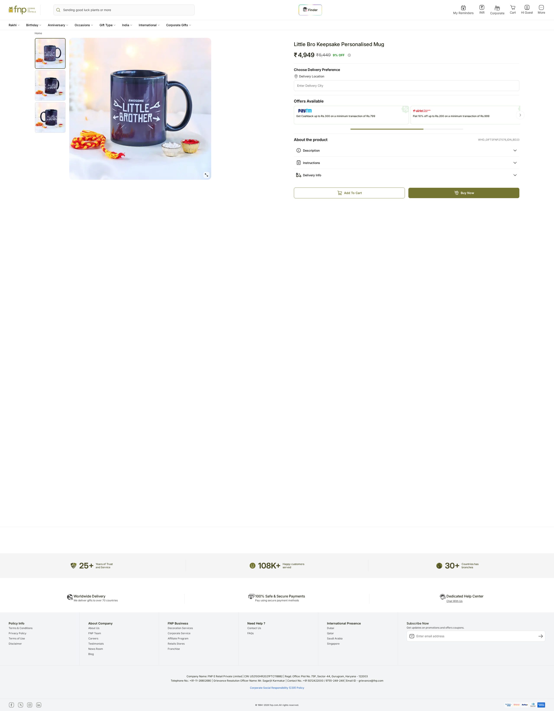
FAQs (250, 633)
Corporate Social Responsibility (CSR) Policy (277, 687)
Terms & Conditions (20, 628)
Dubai (330, 628)
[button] (14, 25)
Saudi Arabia (335, 638)
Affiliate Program (178, 638)
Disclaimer (15, 643)
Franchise (174, 648)
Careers (93, 638)
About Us (93, 628)
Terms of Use (17, 638)
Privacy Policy (17, 633)
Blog (91, 654)
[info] (349, 55)
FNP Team (94, 633)
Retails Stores (176, 643)
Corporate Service (179, 633)
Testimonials (96, 643)
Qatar (330, 633)
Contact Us (254, 628)
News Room (95, 648)
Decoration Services (180, 628)
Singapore (333, 643)
